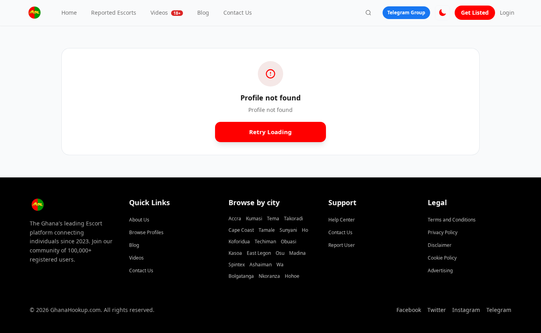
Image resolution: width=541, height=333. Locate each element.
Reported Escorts (113, 12)
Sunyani (288, 230)
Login (507, 12)
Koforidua (239, 241)
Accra (235, 218)
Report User (341, 245)
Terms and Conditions (452, 219)
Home (69, 12)
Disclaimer (439, 245)
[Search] (368, 12)
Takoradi (293, 218)
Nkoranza (269, 276)
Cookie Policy (442, 257)
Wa (280, 264)
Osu (280, 253)
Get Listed (475, 12)
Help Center (341, 219)
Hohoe (292, 276)
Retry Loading (270, 132)
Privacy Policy (442, 232)
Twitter (436, 310)
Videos (165, 12)
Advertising (440, 270)
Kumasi (254, 218)
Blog (203, 12)
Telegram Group (406, 12)
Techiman (265, 241)
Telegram (498, 310)
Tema (273, 218)
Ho (305, 230)
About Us (139, 219)
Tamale (267, 230)
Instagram (466, 310)
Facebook (408, 310)
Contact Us (237, 12)
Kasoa (235, 253)
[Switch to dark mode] (442, 12)
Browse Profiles (146, 232)
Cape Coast (241, 230)
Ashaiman (261, 264)
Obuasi (288, 241)
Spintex (237, 264)
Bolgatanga (241, 276)
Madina (297, 253)
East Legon (259, 253)
